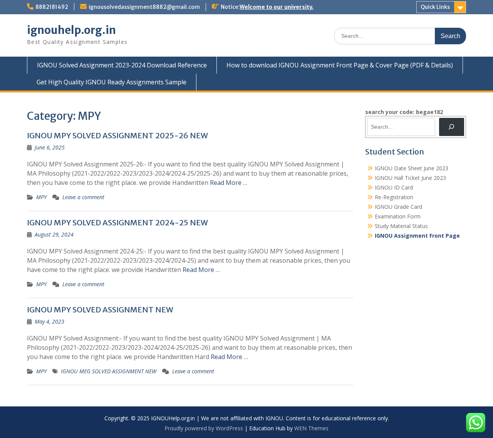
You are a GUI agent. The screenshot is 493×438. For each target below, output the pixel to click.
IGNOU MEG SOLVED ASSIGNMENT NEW (108, 371)
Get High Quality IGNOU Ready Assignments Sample (111, 82)
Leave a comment (83, 197)
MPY (41, 197)
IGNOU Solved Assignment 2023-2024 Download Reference (122, 65)
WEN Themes (311, 428)
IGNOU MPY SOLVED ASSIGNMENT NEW (100, 309)
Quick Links (435, 6)
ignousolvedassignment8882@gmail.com (144, 6)
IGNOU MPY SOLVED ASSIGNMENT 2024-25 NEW (117, 222)
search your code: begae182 (404, 112)
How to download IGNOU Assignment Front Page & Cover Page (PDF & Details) (339, 65)
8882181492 (51, 6)
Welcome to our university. (277, 6)
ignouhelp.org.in (71, 30)
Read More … (228, 182)
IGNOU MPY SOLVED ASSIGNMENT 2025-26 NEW (117, 135)
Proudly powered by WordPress (203, 428)
